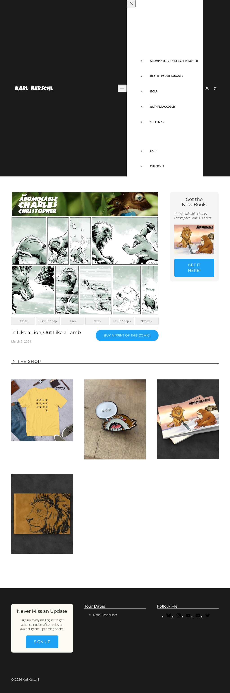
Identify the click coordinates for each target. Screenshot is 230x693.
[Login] (207, 88)
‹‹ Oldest (23, 321)
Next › (97, 321)
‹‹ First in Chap (48, 321)
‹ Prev (72, 321)
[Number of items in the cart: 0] (215, 88)
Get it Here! (194, 268)
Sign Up (42, 641)
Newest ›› (146, 321)
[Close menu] (131, 3)
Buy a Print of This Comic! (127, 335)
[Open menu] (122, 88)
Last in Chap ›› (122, 321)
